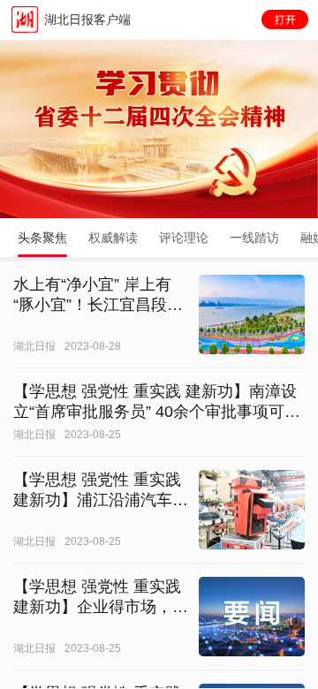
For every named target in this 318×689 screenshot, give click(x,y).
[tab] (42, 237)
